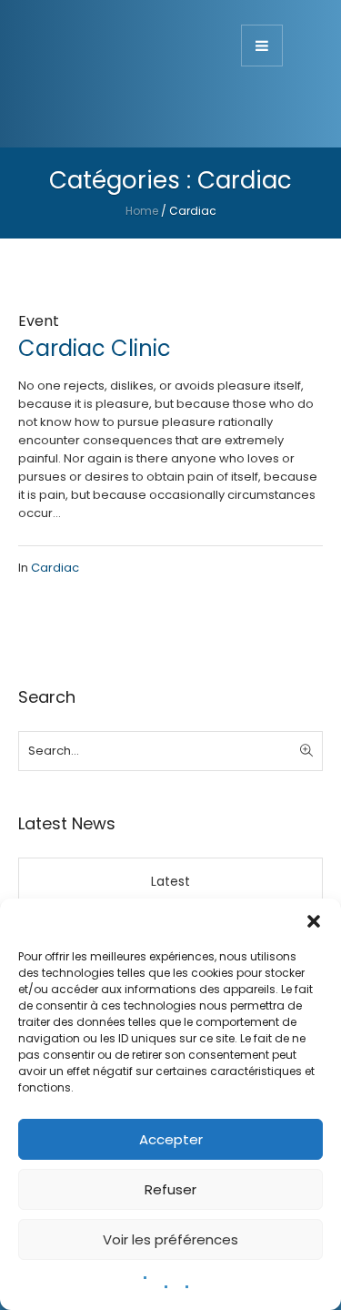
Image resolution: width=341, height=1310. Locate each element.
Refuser (170, 1189)
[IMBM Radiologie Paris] (109, 79)
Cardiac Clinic (94, 348)
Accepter (171, 1139)
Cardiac (55, 567)
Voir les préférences (170, 1239)
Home (141, 210)
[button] (314, 921)
